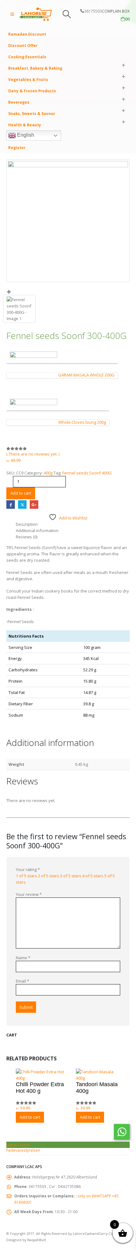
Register (16, 147)
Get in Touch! (18, 1144)
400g (48, 473)
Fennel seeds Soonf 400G (87, 473)
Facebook (10, 504)
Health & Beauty (24, 124)
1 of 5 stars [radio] (26, 876)
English (25, 135)
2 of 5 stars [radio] (48, 876)
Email (22, 981)
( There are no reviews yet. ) (32, 454)
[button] (12, 14)
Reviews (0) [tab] (26, 537)
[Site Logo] (35, 14)
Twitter (22, 504)
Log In (14, 136)
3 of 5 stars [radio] (70, 876)
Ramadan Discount (27, 34)
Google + (34, 504)
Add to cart (20, 493)
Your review (29, 894)
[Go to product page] (43, 1071)
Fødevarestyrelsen (23, 1150)
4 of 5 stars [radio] (92, 876)
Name (23, 957)
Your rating (28, 869)
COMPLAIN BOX (116, 11)
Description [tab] (27, 524)
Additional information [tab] (37, 530)
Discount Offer (22, 45)
